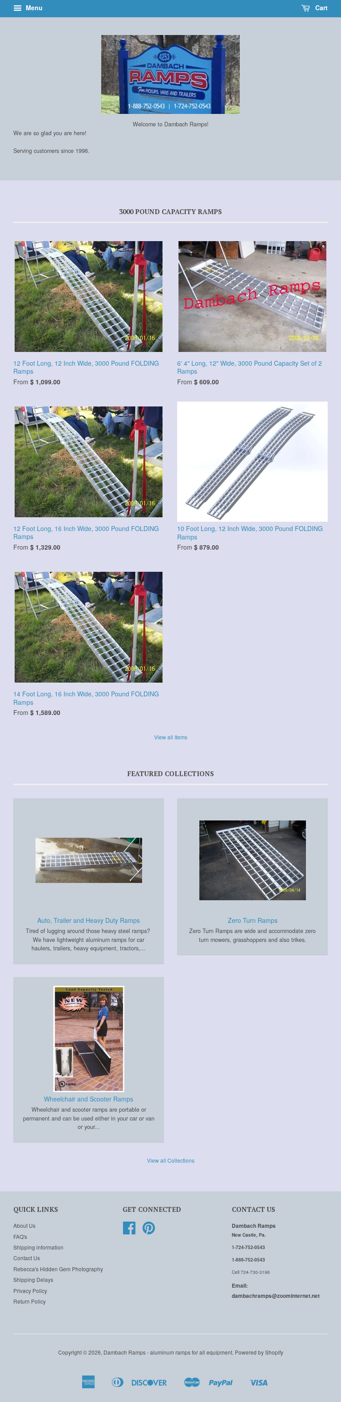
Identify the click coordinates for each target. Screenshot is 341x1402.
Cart (320, 7)
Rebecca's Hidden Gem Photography (58, 1269)
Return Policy (29, 1301)
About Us (24, 1225)
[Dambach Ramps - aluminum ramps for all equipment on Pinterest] (148, 1230)
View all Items (170, 737)
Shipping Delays (33, 1279)
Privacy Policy (30, 1290)
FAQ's (20, 1236)
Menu (33, 7)
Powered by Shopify (259, 1352)
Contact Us (26, 1257)
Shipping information (38, 1247)
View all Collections (170, 1160)
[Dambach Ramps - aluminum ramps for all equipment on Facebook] (129, 1230)
